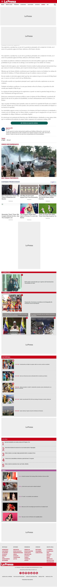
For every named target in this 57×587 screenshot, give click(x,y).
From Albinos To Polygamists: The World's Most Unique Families (48, 197)
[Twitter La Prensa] (23, 573)
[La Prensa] (7, 564)
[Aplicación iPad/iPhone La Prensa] (31, 573)
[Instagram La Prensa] (26, 573)
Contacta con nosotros (31, 576)
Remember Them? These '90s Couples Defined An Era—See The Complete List (10, 216)
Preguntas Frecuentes (27, 579)
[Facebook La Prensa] (20, 573)
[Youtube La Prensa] (29, 573)
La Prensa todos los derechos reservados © (28, 567)
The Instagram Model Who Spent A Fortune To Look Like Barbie (29, 216)
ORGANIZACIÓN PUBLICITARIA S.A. (28, 569)
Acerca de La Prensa (7, 576)
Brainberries (29, 199)
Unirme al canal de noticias (30, 123)
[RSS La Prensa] (37, 573)
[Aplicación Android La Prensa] (34, 573)
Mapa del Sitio (49, 576)
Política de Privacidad (19, 576)
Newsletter (41, 576)
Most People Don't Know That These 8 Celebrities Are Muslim (10, 197)
